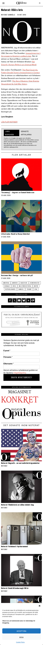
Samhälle (11, 15)
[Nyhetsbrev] (33, 300)
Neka (21, 637)
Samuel (21, 289)
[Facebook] (10, 300)
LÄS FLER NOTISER (9, 122)
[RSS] (28, 300)
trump (29, 289)
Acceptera (21, 631)
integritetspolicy (19, 372)
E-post (6, 350)
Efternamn (8, 363)
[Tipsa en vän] (19, 300)
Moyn (36, 286)
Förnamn (7, 357)
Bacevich (24, 283)
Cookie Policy (20, 642)
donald (7, 286)
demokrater (34, 283)
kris (14, 286)
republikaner (10, 289)
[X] (14, 300)
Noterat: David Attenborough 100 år (15, 588)
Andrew (15, 283)
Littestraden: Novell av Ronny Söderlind (15, 234)
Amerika (6, 283)
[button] (39, 606)
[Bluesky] (24, 300)
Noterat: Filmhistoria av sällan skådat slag (17, 505)
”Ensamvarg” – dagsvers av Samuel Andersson (17, 192)
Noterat (4, 15)
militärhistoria (25, 286)
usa (36, 289)
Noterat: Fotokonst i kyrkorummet (14, 546)
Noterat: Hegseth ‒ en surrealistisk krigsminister (20, 463)
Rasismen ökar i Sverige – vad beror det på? (17, 275)
